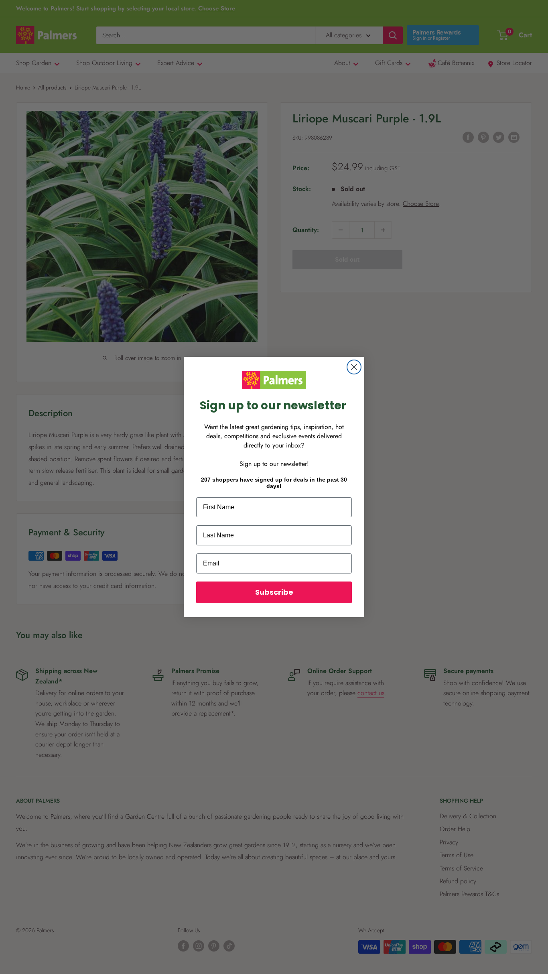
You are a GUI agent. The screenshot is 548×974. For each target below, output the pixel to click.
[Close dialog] (354, 367)
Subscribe (274, 592)
